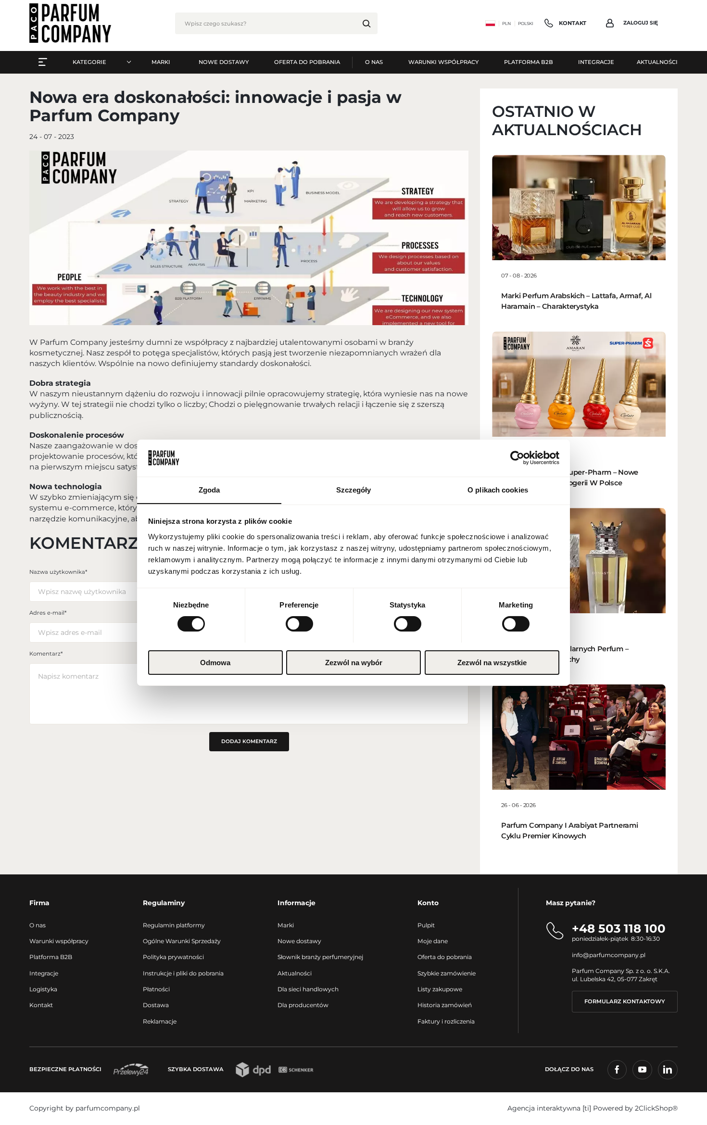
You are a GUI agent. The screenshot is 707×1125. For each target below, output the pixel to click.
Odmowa (215, 662)
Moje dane (432, 941)
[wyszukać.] (367, 23)
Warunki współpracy (58, 941)
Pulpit (426, 925)
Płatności (156, 989)
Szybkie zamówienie (446, 973)
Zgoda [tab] (209, 489)
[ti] (586, 1108)
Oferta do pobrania (444, 957)
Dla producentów (303, 1005)
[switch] (299, 624)
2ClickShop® (656, 1108)
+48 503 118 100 (619, 928)
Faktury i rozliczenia (446, 1021)
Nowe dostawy (299, 941)
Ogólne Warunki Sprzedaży (182, 941)
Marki (286, 925)
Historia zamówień (444, 1005)
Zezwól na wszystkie (492, 662)
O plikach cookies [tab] (497, 489)
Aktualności (295, 973)
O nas (37, 925)
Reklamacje (160, 1021)
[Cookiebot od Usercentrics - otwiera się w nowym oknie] (517, 458)
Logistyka (43, 989)
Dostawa (156, 1005)
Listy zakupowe (439, 989)
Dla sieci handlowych (308, 989)
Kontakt (41, 1005)
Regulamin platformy (174, 925)
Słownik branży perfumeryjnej (320, 957)
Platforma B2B (50, 957)
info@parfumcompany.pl (608, 955)
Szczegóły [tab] (353, 489)
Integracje (43, 973)
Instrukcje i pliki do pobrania (183, 973)
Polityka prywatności (173, 957)
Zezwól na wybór (353, 662)
